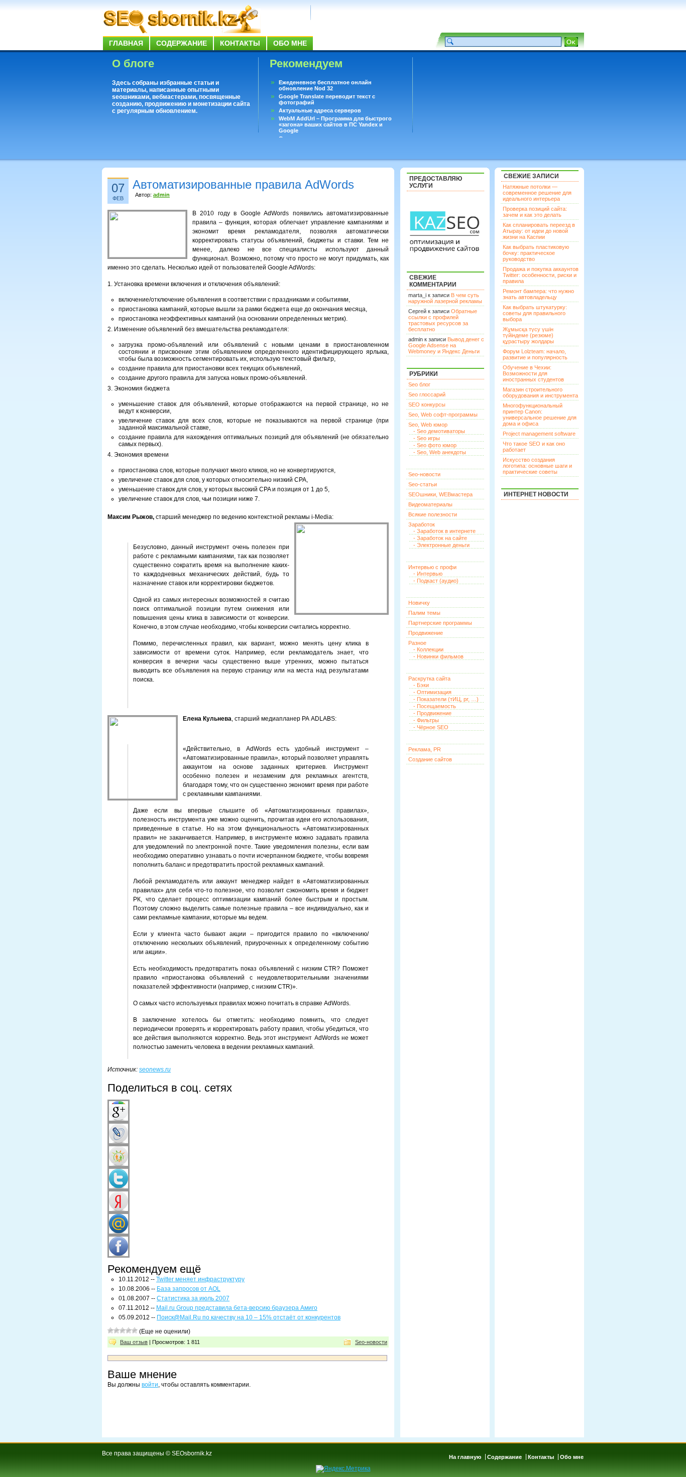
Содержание (181, 43)
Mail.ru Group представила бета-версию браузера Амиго (236, 1307)
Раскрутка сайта (429, 679)
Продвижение (425, 633)
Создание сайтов (430, 759)
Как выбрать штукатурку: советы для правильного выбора (535, 313)
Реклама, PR (424, 749)
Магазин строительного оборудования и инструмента (540, 392)
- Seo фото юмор (434, 445)
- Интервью (427, 574)
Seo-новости (371, 1342)
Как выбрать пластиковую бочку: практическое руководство (536, 253)
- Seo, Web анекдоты (439, 452)
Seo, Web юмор (427, 425)
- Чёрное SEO (430, 727)
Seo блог (419, 384)
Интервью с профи (432, 567)
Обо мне (290, 43)
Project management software (539, 434)
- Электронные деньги (441, 545)
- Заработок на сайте (440, 538)
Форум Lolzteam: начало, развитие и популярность (535, 354)
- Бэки (421, 685)
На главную (465, 1457)
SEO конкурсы (426, 404)
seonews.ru (155, 1069)
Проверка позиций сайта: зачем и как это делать (535, 212)
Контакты (240, 43)
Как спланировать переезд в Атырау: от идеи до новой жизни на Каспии (539, 231)
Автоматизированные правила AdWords (243, 184)
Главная (126, 43)
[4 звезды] (129, 1330)
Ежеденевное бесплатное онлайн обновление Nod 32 (325, 85)
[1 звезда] (110, 1330)
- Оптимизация (432, 692)
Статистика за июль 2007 (193, 1298)
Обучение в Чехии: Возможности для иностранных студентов (533, 373)
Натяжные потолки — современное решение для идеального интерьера (537, 193)
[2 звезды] (116, 1330)
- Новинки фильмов (438, 656)
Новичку (419, 603)
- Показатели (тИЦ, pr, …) (446, 699)
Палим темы (424, 613)
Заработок (421, 524)
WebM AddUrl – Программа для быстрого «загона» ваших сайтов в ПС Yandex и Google (335, 124)
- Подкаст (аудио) (436, 581)
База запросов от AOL (188, 1288)
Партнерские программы (440, 623)
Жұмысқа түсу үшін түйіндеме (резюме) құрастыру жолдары (528, 335)
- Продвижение (432, 713)
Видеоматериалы (430, 504)
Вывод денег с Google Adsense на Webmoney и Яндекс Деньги (446, 345)
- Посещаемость (434, 706)
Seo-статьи (422, 484)
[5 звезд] (135, 1330)
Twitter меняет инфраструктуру (200, 1279)
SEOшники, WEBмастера (440, 494)
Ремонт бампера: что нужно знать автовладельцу (538, 294)
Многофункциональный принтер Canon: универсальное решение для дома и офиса (540, 414)
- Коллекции (428, 649)
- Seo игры (426, 438)
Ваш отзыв (134, 1342)
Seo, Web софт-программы (443, 415)
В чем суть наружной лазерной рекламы (445, 298)
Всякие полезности (432, 514)
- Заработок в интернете (444, 531)
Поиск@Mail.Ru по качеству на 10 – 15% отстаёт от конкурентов (248, 1317)
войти (150, 1384)
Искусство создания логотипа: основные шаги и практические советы (537, 466)
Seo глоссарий (426, 394)
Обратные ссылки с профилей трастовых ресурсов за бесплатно (442, 320)
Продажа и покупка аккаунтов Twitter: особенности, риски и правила (541, 275)
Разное (417, 643)
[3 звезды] (123, 1330)
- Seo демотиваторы (439, 431)
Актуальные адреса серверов (320, 110)
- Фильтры (426, 720)
